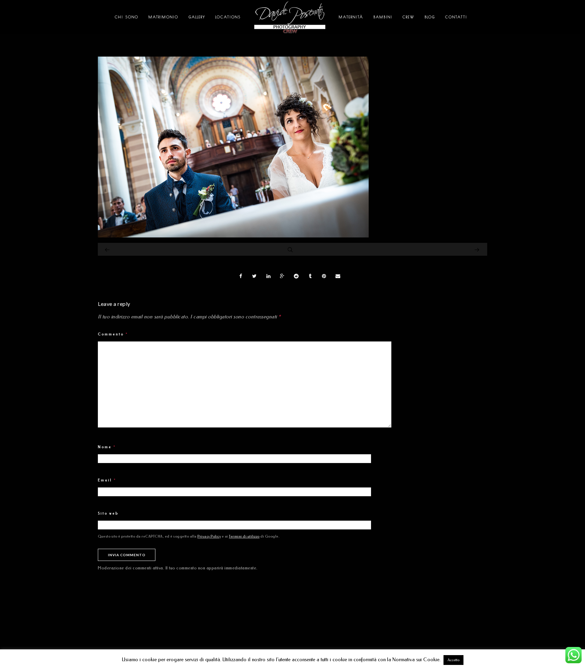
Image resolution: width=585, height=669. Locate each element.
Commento (113, 334)
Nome (107, 447)
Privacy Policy (209, 537)
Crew (408, 17)
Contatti (456, 17)
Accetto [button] (453, 660)
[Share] (240, 276)
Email (107, 480)
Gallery (197, 17)
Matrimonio (163, 17)
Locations (228, 17)
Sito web (108, 513)
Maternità (351, 17)
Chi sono (126, 17)
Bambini (382, 17)
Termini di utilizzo (244, 537)
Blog (430, 17)
